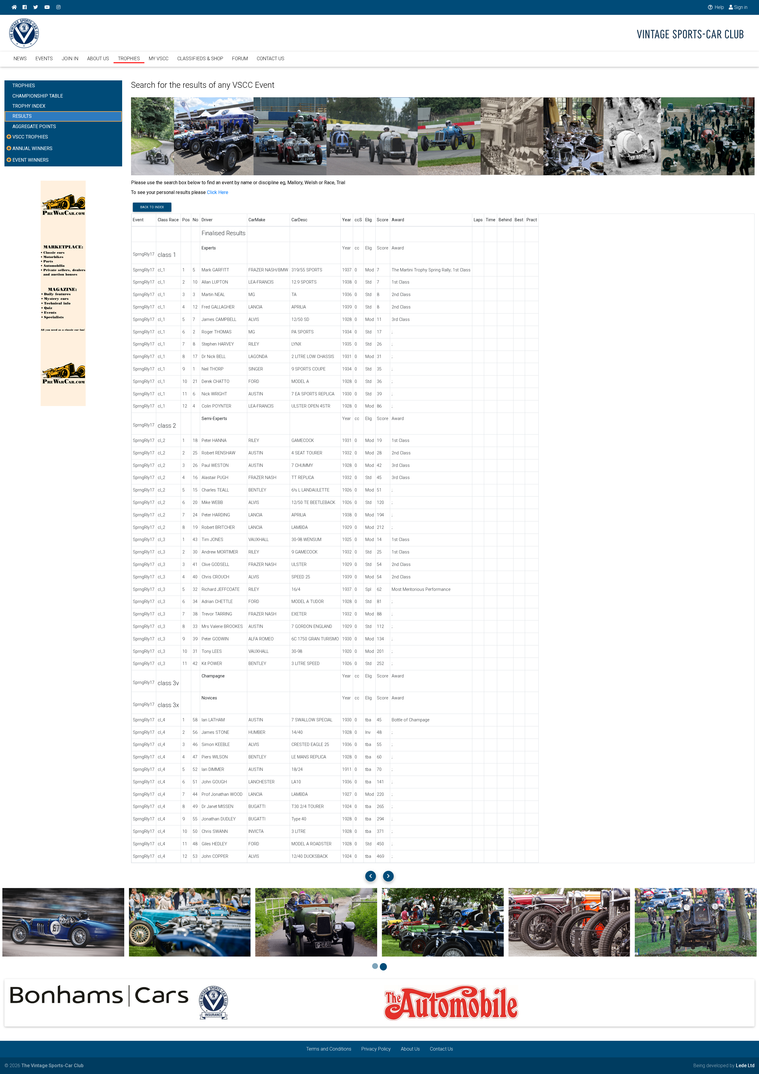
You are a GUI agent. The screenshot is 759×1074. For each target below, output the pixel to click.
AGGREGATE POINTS (34, 126)
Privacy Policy (376, 1049)
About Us (410, 1049)
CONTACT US (270, 58)
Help (719, 7)
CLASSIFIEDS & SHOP (200, 58)
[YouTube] (47, 7)
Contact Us (441, 1049)
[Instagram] (58, 7)
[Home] (14, 7)
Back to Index (152, 207)
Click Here (217, 192)
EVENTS (44, 58)
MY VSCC (158, 58)
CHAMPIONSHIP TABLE (37, 96)
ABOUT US (98, 58)
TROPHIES (129, 58)
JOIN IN (70, 58)
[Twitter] (35, 7)
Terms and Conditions (328, 1049)
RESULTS (22, 116)
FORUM (240, 58)
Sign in (740, 7)
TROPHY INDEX (28, 106)
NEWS (20, 58)
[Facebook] (24, 7)
